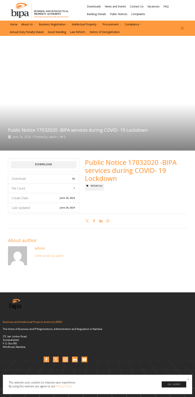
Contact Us (137, 6)
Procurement (110, 24)
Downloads (94, 6)
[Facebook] (94, 221)
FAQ (166, 6)
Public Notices (118, 14)
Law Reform (77, 32)
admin (53, 137)
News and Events (115, 6)
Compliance (132, 24)
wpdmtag (96, 185)
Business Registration (52, 24)
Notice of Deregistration (104, 32)
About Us (27, 24)
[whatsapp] (106, 221)
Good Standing (57, 32)
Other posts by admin (49, 256)
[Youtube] (84, 359)
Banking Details (96, 14)
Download (43, 164)
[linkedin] (101, 221)
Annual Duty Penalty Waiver (27, 32)
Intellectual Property (84, 24)
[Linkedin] (75, 359)
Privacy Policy (64, 386)
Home (14, 24)
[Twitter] (88, 221)
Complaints (138, 14)
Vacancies (153, 6)
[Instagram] (65, 359)
